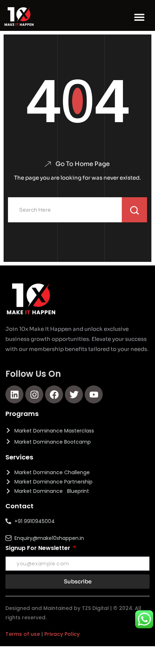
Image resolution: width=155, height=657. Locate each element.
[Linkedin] (14, 394)
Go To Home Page (83, 164)
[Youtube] (94, 394)
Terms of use (22, 634)
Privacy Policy (62, 634)
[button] (139, 17)
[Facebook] (54, 394)
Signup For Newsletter (38, 548)
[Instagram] (34, 394)
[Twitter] (74, 394)
